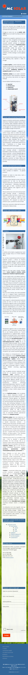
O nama (5, 648)
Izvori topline (14, 526)
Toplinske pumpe (12, 524)
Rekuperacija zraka (8, 656)
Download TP (14, 537)
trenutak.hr (17, 672)
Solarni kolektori (8, 652)
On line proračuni (15, 536)
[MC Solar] (14, 6)
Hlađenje (13, 532)
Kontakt (5, 658)
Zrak (16, 529)
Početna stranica (7, 16)
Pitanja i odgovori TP (16, 534)
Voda (16, 531)
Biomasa (5, 654)
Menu (24, 14)
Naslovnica (6, 646)
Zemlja (16, 528)
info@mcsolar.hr (9, 557)
